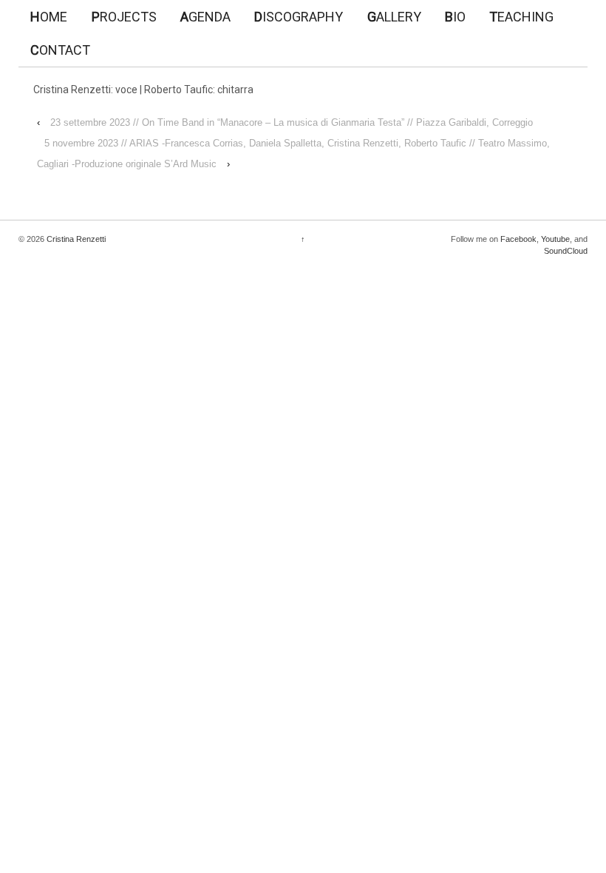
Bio (455, 16)
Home (48, 16)
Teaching (521, 16)
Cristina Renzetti (75, 239)
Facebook (518, 239)
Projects (124, 16)
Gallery (394, 16)
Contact (60, 50)
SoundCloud (566, 250)
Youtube (555, 239)
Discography (298, 16)
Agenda (205, 16)
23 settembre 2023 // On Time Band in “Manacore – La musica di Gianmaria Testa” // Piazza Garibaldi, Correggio (291, 122)
